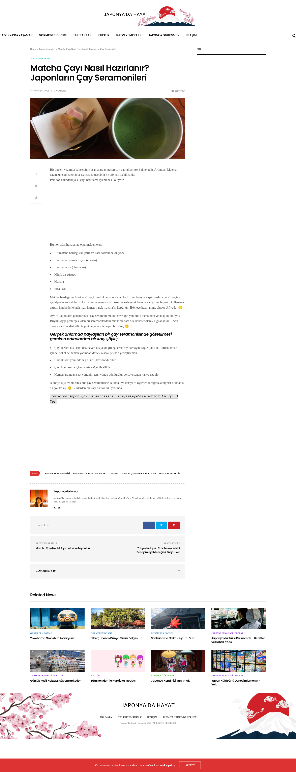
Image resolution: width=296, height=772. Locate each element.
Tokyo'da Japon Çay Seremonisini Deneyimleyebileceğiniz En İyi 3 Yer (158, 550)
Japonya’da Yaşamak (16, 35)
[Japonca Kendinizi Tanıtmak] (178, 661)
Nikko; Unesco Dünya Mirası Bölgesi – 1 (116, 638)
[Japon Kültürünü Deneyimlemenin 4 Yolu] (238, 661)
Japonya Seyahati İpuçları (227, 633)
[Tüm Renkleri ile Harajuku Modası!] (118, 661)
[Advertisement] (117, 214)
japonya (114, 473)
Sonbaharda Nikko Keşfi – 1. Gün (172, 638)
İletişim (152, 717)
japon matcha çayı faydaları (89, 473)
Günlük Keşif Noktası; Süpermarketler (55, 681)
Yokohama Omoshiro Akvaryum (52, 638)
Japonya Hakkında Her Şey (180, 717)
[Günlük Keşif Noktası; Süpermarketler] (57, 661)
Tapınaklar (82, 35)
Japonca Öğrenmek (164, 35)
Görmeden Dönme (53, 35)
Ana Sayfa (106, 717)
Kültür (103, 35)
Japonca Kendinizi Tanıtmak (170, 681)
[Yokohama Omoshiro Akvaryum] (57, 618)
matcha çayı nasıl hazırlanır (139, 473)
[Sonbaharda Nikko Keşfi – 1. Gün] (178, 618)
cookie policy (167, 765)
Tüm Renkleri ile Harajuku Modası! (113, 681)
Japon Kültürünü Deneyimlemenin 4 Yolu (235, 683)
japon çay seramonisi (57, 473)
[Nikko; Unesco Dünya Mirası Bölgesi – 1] (118, 618)
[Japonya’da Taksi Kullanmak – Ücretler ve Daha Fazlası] (238, 618)
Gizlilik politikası (130, 717)
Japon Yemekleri (129, 35)
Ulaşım (191, 35)
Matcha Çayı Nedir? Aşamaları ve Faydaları (63, 548)
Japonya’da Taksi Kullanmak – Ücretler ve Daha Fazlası (238, 640)
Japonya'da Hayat (39, 91)
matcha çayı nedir (169, 473)
